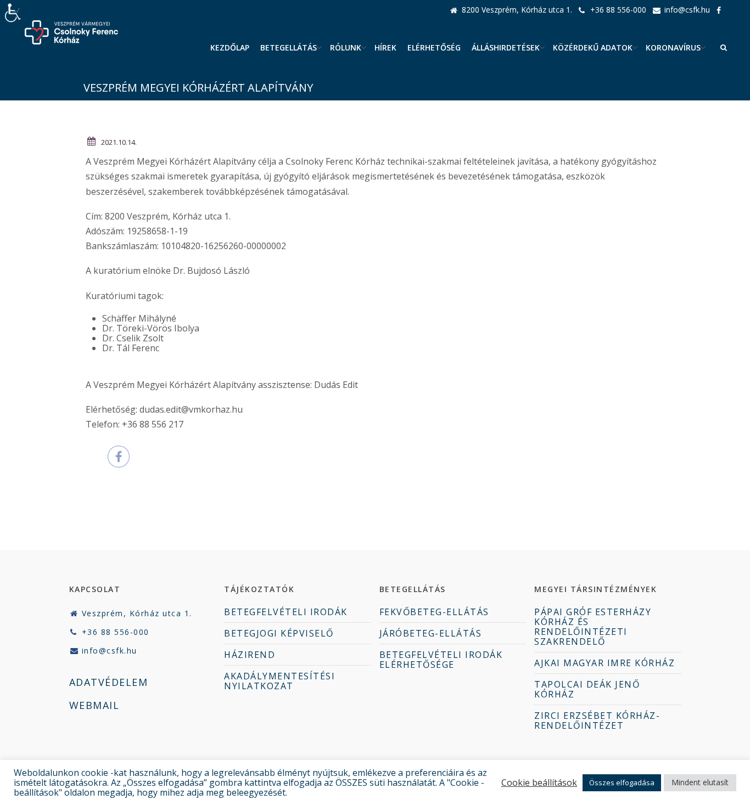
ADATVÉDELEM (108, 682)
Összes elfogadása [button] (621, 782)
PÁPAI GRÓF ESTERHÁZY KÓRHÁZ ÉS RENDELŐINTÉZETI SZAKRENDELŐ (592, 627)
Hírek (385, 47)
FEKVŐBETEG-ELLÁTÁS (434, 612)
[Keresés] (723, 47)
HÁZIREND (249, 655)
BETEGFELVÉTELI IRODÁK (286, 612)
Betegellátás (288, 47)
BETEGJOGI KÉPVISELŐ (279, 633)
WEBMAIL (94, 705)
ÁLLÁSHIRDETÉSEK (506, 47)
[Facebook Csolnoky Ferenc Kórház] (721, 10)
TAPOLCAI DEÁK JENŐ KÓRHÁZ (587, 689)
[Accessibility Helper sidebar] (13, 13)
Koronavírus (673, 47)
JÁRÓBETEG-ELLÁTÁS (430, 633)
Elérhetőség (434, 47)
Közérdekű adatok (593, 47)
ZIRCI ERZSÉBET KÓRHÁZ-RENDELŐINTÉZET (597, 720)
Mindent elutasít (700, 782)
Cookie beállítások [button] (539, 782)
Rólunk (345, 47)
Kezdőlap (229, 47)
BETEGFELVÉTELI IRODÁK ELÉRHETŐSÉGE (441, 660)
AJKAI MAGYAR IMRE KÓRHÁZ (604, 663)
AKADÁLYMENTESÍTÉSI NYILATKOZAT (279, 681)
